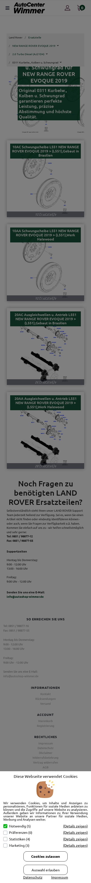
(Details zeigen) (75, 826)
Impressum (59, 877)
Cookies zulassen (45, 856)
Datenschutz (32, 877)
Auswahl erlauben (46, 870)
